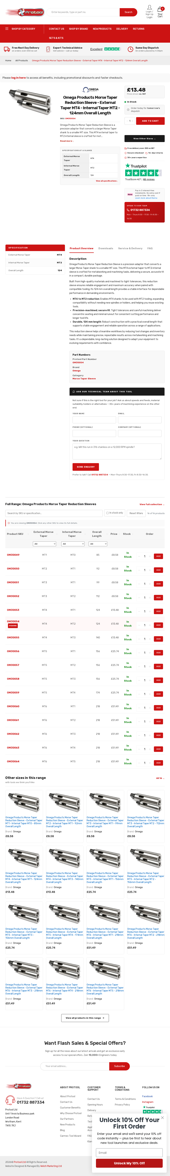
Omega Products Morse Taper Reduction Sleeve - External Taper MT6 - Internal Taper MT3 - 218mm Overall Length (24, 989)
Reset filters (136, 513)
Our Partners (67, 1119)
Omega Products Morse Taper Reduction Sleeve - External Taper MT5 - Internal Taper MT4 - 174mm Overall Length (64, 933)
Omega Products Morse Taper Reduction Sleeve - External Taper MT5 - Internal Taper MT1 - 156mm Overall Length (105, 878)
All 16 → (160, 778)
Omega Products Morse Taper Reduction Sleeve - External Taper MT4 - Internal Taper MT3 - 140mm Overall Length (64, 878)
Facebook (147, 1096)
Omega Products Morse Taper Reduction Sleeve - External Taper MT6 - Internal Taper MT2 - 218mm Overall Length (146, 933)
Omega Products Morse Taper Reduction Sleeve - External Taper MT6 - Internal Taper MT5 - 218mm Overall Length (105, 989)
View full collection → (152, 504)
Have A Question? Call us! (30, 1098)
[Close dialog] (162, 1118)
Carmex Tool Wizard (70, 1136)
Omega (17, 831)
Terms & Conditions (125, 1099)
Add (158, 556)
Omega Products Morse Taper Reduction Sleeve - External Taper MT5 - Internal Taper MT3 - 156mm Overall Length (23, 933)
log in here (18, 77)
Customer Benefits (70, 1107)
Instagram (147, 1102)
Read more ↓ (67, 141)
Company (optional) (129, 427)
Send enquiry (86, 467)
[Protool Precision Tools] (25, 12)
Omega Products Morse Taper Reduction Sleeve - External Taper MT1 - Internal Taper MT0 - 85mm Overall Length (23, 822)
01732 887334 (140, 210)
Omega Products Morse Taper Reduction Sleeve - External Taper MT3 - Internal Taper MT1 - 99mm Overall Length (105, 822)
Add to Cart (150, 121)
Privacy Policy (122, 1104)
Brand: (8, 831)
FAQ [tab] (149, 248)
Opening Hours (95, 1104)
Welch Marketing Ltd (51, 1166)
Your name (79, 414)
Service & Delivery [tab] (130, 248)
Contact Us (66, 1102)
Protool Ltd (20, 1162)
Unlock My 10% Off (129, 1163)
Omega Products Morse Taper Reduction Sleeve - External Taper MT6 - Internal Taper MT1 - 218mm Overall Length (105, 933)
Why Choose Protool (71, 1113)
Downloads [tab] (105, 248)
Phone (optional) (83, 427)
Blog (62, 1130)
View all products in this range (83, 1018)
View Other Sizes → (144, 138)
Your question (81, 441)
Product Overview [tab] (81, 248)
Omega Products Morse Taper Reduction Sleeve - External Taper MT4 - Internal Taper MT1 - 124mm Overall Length (23, 878)
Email (121, 414)
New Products (67, 1124)
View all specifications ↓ (107, 181)
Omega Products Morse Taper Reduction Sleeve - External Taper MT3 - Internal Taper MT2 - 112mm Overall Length (145, 822)
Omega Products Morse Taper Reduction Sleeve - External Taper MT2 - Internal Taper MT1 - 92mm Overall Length (64, 822)
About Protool (67, 1096)
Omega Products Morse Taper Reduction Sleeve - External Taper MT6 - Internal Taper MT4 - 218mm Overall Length (64, 989)
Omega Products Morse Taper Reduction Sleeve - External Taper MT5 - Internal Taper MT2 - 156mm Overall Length (145, 878)
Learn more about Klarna (146, 198)
